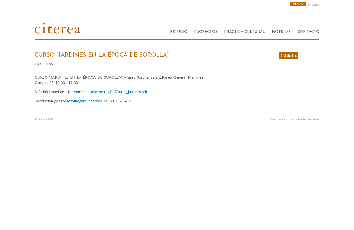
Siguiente (289, 55)
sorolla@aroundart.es (84, 100)
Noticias (281, 32)
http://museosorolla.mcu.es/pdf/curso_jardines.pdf (106, 91)
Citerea (42, 119)
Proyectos (205, 32)
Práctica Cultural (244, 32)
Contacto (308, 32)
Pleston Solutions (308, 119)
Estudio (178, 32)
